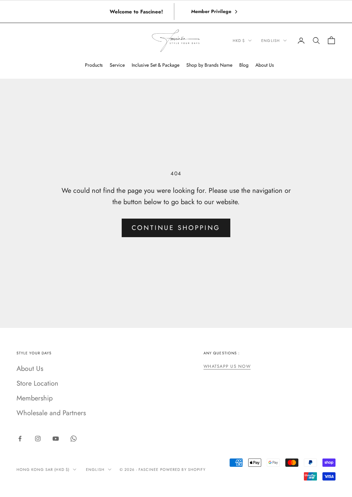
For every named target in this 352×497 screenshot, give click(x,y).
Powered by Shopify (183, 469)
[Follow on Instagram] (37, 438)
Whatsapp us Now (227, 366)
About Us (29, 369)
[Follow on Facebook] (19, 438)
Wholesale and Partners (51, 413)
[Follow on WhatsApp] (73, 438)
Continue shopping (176, 227)
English (270, 40)
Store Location (37, 383)
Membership (34, 398)
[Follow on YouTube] (55, 438)
